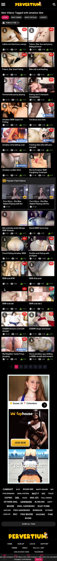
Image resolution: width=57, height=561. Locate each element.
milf (15, 514)
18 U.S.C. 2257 (38, 548)
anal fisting (23, 494)
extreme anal (11, 502)
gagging (40, 514)
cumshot (8, 489)
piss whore (26, 514)
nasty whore (42, 489)
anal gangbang (26, 506)
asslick (6, 514)
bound (28, 518)
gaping (8, 498)
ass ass (7, 510)
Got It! (38, 559)
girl (17, 498)
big (52, 489)
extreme (49, 510)
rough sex (28, 489)
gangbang (26, 502)
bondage (37, 510)
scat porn (43, 506)
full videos (46, 498)
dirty (49, 502)
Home (9, 544)
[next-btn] (45, 367)
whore (10, 506)
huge (24, 498)
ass (43, 494)
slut (18, 489)
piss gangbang (21, 510)
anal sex (34, 498)
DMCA (24, 548)
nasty (35, 493)
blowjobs (40, 502)
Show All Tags (28, 524)
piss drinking (8, 494)
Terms (14, 548)
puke (50, 514)
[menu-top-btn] (2, 4)
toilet (51, 494)
